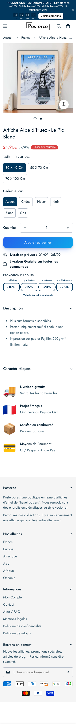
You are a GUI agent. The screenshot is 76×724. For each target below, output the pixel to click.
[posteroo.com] (38, 26)
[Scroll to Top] (68, 701)
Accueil (8, 37)
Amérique (10, 556)
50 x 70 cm (39, 167)
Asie (6, 563)
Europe (8, 549)
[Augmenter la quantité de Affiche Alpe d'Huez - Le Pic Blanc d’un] (68, 227)
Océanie (9, 577)
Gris (23, 212)
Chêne (25, 201)
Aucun (10, 201)
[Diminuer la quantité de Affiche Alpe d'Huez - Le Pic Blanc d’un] (25, 227)
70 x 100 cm (15, 178)
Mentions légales (15, 618)
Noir (56, 201)
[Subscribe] (68, 672)
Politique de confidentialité (22, 626)
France (25, 37)
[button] (68, 26)
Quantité (9, 227)
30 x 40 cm (14, 167)
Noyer (41, 201)
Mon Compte (12, 597)
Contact (8, 604)
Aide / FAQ (11, 611)
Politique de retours (17, 633)
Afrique (8, 570)
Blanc (9, 212)
